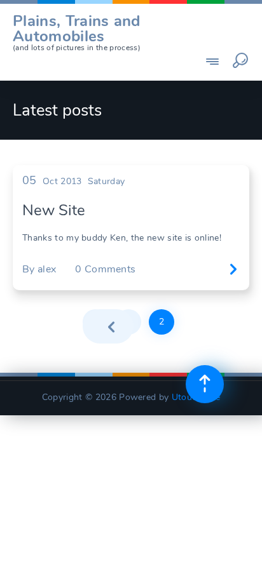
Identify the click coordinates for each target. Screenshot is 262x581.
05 (29, 180)
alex (47, 269)
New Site (53, 210)
